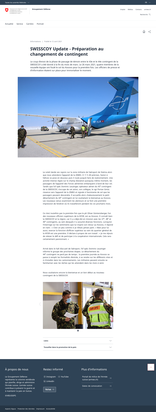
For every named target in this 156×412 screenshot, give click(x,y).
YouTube (65, 376)
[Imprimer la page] (144, 31)
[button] (9, 23)
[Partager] (149, 31)
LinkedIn (50, 381)
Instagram (51, 376)
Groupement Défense (41, 9)
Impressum (40, 409)
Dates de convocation (92, 386)
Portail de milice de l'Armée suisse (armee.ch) (94, 378)
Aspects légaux (10, 409)
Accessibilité (50, 409)
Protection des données (26, 409)
